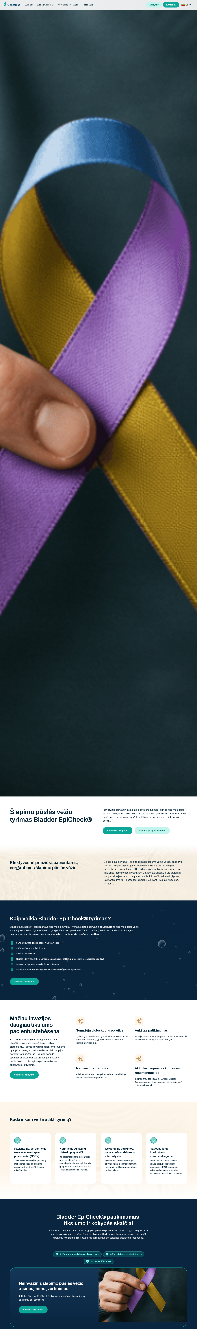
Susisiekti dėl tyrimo (24, 981)
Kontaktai (171, 5)
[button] (46, 5)
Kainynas (154, 5)
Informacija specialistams (152, 830)
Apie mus (29, 5)
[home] (12, 5)
